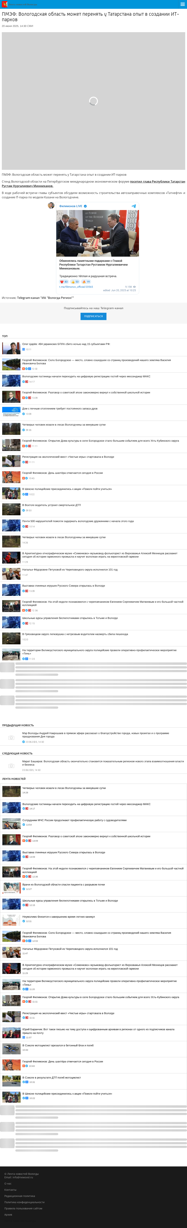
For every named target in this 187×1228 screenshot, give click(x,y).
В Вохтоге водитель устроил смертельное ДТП (51, 505)
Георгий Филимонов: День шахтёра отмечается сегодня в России (62, 472)
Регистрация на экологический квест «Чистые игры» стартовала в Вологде (68, 456)
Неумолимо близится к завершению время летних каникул (58, 916)
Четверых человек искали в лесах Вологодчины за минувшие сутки (64, 424)
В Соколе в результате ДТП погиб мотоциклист (51, 1077)
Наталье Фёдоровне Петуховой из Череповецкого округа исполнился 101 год (70, 569)
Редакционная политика (19, 1196)
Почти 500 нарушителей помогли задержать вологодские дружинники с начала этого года (78, 521)
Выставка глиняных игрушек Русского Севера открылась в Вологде (63, 585)
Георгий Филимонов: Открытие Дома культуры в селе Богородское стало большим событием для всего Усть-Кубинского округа (100, 440)
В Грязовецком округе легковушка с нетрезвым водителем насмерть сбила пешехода (75, 634)
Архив (8, 1214)
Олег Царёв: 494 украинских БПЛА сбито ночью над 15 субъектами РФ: (66, 344)
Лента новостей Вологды (20, 1221)
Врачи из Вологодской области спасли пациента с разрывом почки (63, 884)
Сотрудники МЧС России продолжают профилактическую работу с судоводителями (74, 820)
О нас (8, 1183)
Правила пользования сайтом (23, 1208)
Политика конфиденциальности (24, 1202)
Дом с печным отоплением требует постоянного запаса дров (60, 408)
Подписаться (93, 316)
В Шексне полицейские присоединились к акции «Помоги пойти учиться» (67, 489)
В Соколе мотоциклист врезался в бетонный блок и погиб (58, 1045)
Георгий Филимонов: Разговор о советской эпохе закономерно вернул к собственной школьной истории (86, 392)
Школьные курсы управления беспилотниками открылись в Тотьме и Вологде (70, 618)
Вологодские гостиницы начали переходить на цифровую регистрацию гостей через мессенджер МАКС (86, 376)
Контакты (10, 1189)
